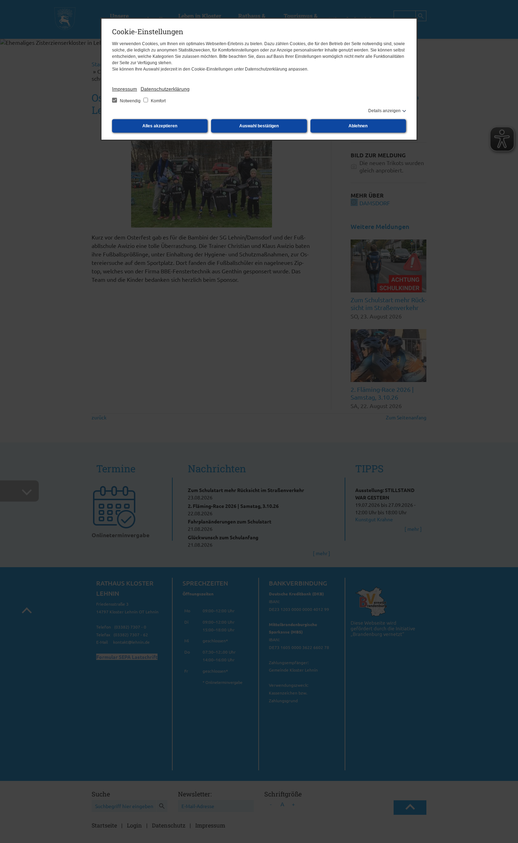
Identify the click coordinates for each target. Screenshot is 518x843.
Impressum (124, 89)
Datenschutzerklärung (165, 89)
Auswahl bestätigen (259, 125)
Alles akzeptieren (159, 125)
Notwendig (130, 100)
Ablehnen (358, 125)
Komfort (158, 100)
